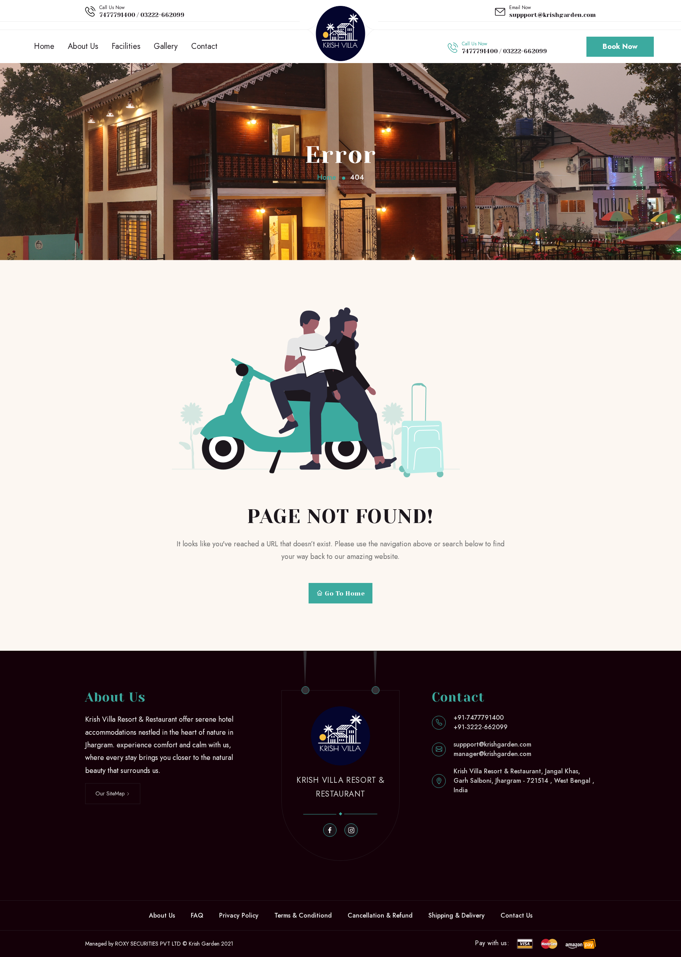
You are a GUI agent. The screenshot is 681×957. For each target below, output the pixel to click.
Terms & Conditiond (303, 915)
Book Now (620, 46)
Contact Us (516, 915)
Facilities (126, 46)
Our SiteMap (110, 793)
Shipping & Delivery (456, 915)
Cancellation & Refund (380, 915)
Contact (204, 46)
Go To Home (345, 593)
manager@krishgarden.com (492, 753)
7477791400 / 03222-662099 (141, 15)
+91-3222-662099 (481, 727)
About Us (83, 46)
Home (44, 46)
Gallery (166, 46)
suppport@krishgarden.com (552, 15)
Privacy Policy (239, 915)
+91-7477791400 (479, 717)
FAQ (197, 915)
